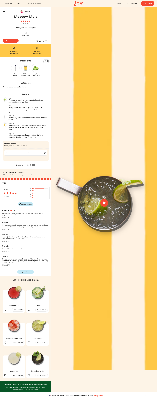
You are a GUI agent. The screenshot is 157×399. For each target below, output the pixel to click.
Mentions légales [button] (12, 387)
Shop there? (99, 396)
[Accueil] (78, 3)
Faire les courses (12, 3)
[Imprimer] (40, 40)
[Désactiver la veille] (32, 165)
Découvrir (148, 3)
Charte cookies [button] (18, 390)
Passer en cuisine (34, 3)
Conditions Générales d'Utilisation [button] (16, 384)
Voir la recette (18, 310)
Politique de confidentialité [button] (38, 384)
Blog (119, 3)
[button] (4, 11)
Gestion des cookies (32, 390)
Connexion (132, 3)
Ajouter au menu (11, 41)
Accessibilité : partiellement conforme (32, 387)
